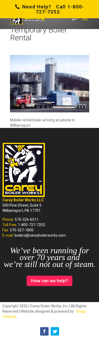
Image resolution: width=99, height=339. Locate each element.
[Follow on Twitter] (55, 331)
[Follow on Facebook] (44, 331)
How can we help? (49, 280)
